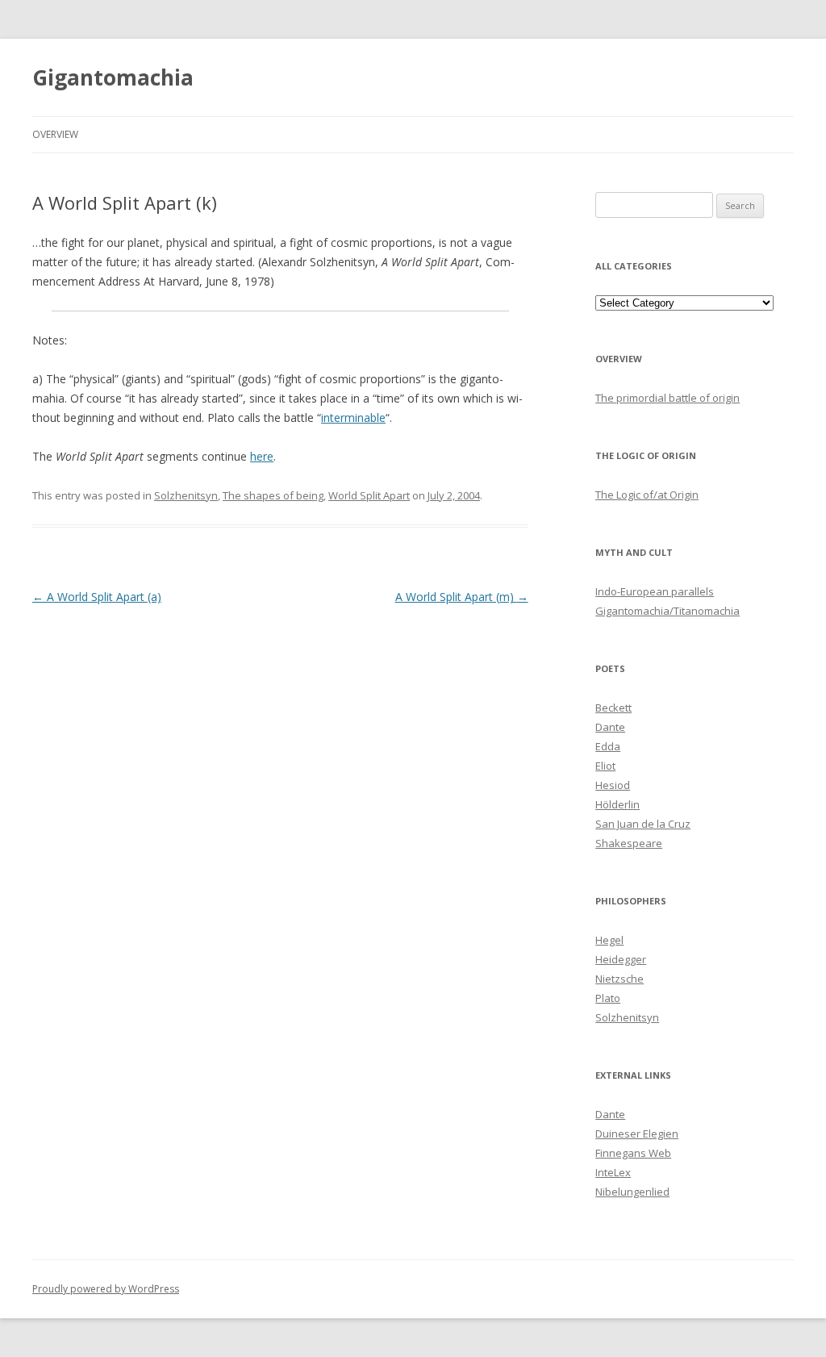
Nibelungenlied (632, 1191)
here (261, 456)
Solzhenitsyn (186, 495)
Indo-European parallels (654, 591)
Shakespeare (628, 843)
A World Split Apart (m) (461, 596)
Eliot (605, 765)
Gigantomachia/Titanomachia (667, 610)
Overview (55, 134)
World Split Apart (369, 495)
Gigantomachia (113, 77)
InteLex (613, 1172)
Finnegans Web (633, 1153)
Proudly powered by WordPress (105, 1289)
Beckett (613, 707)
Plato (607, 998)
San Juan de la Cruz (642, 823)
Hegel (609, 940)
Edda (607, 746)
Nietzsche (619, 978)
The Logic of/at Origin (647, 494)
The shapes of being (273, 495)
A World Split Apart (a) (96, 596)
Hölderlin (617, 804)
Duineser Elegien (636, 1133)
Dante (610, 727)
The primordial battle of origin (667, 397)
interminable (353, 417)
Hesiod (612, 785)
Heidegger (620, 959)
